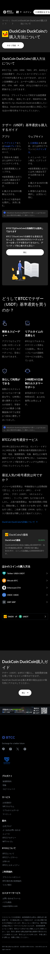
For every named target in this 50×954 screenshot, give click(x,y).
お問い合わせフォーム (12, 898)
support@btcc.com (10, 906)
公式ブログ (7, 826)
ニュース (6, 834)
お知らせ (6, 861)
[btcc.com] (8, 12)
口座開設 (34, 143)
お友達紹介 (7, 802)
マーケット (7, 814)
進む (25, 252)
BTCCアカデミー (9, 838)
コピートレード (9, 789)
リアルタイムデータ (11, 810)
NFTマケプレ (8, 841)
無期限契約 (7, 781)
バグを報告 (7, 902)
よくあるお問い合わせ (12, 830)
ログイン (27, 12)
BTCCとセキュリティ (11, 865)
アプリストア (10, 143)
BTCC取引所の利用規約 (12, 881)
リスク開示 (7, 885)
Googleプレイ (10, 146)
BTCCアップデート (10, 857)
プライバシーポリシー (12, 877)
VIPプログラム (8, 806)
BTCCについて (8, 853)
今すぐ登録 (11, 45)
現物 (4, 785)
